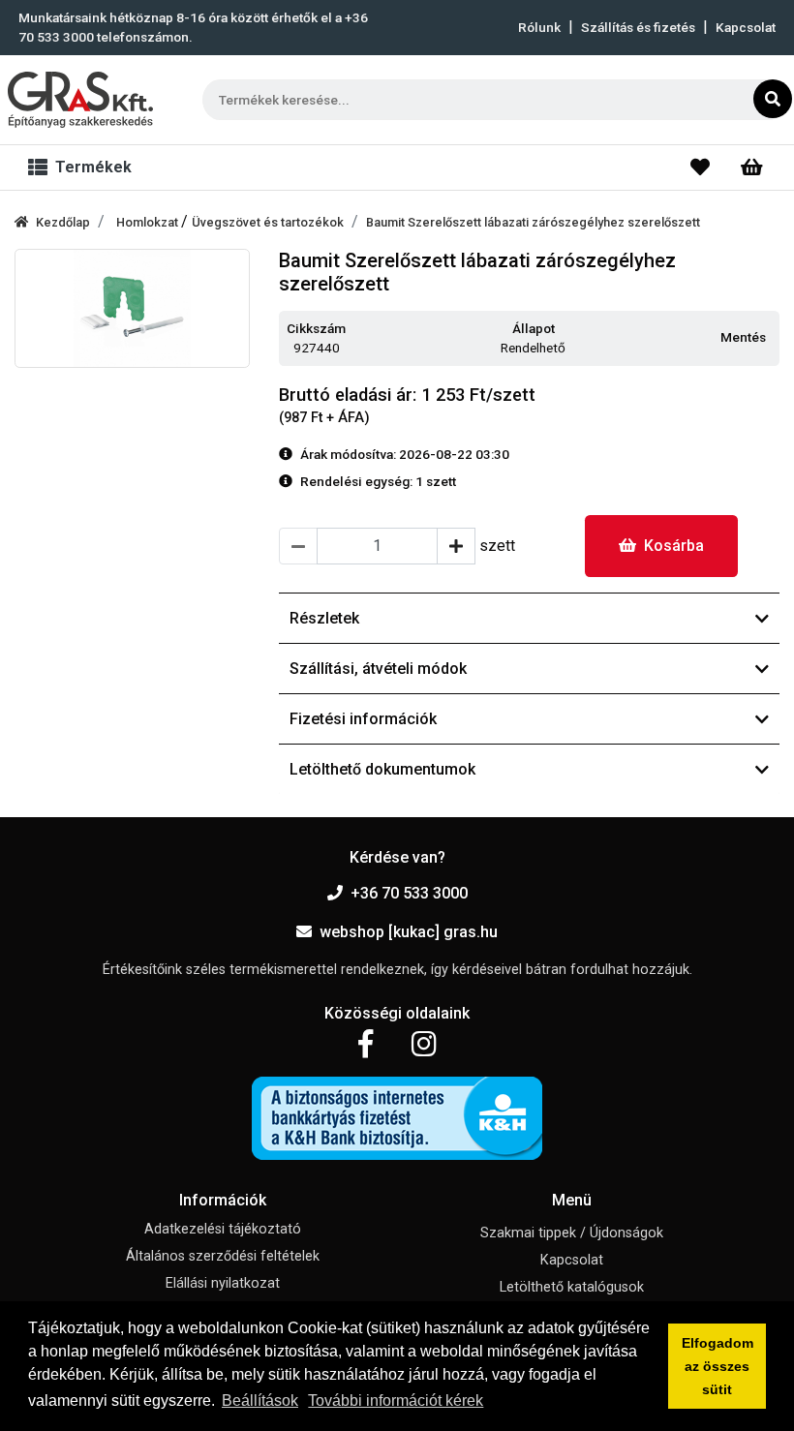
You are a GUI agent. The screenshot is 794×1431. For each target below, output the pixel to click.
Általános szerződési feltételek (223, 1256)
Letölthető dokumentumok (382, 769)
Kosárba (674, 545)
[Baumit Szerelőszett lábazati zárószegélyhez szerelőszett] (132, 308)
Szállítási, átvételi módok (378, 668)
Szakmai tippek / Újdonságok (571, 1233)
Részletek (324, 618)
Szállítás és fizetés (638, 27)
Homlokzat (148, 222)
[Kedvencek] (700, 167)
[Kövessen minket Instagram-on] (424, 1044)
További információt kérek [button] (395, 1400)
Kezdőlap (63, 222)
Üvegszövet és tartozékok (268, 222)
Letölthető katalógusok (572, 1287)
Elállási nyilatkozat (223, 1283)
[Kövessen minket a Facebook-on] (365, 1044)
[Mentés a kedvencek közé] (771, 338)
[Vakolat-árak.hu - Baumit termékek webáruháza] (80, 100)
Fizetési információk (363, 719)
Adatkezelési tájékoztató (222, 1229)
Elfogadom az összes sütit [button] (717, 1366)
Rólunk (539, 27)
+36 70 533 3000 (409, 893)
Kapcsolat (746, 27)
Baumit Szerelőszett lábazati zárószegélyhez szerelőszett (533, 222)
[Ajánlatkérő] (752, 167)
